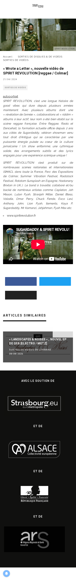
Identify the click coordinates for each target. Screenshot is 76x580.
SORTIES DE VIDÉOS (15, 88)
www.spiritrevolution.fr (21, 215)
